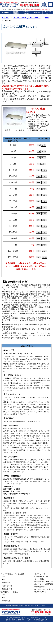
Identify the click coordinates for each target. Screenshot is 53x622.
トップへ (5, 18)
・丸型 (2, 576)
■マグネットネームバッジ (43, 589)
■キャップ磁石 (39, 579)
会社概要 (8, 605)
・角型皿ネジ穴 (6, 589)
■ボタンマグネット (41, 592)
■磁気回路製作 (39, 587)
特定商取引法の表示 (18, 605)
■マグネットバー (40, 574)
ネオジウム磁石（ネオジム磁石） (26, 18)
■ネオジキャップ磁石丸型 (43, 582)
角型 (47, 18)
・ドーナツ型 (5, 583)
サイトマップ (43, 605)
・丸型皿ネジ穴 (6, 586)
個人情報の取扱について (31, 605)
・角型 (2, 579)
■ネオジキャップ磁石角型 (43, 584)
